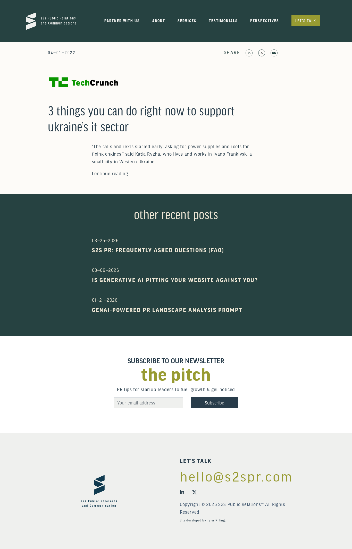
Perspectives (264, 20)
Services (187, 20)
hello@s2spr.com (236, 476)
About (158, 20)
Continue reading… (111, 173)
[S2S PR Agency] (51, 20)
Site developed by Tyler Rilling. (203, 520)
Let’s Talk (305, 20)
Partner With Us (122, 20)
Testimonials (223, 20)
